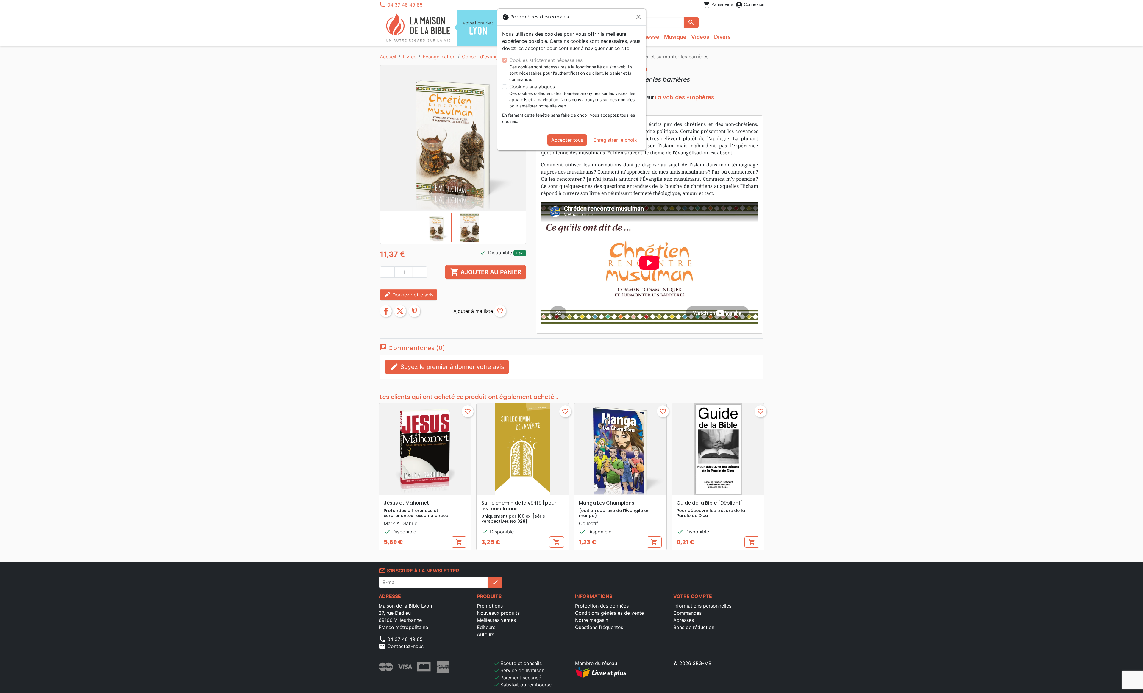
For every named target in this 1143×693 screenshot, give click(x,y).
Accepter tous (567, 140)
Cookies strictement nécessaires (546, 60)
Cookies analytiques (532, 87)
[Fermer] (638, 17)
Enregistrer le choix (615, 140)
